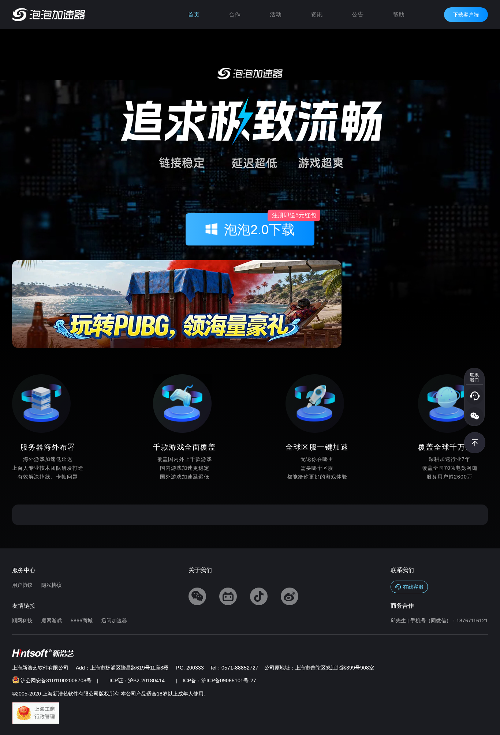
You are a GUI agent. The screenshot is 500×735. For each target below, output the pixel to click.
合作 (234, 14)
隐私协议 (51, 585)
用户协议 (22, 585)
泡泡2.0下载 (269, 225)
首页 (193, 14)
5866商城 (82, 620)
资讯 (316, 14)
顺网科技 (22, 620)
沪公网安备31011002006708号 (56, 680)
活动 (275, 14)
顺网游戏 (51, 620)
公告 (357, 14)
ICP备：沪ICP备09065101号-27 (219, 680)
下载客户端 (466, 15)
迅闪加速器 (114, 620)
